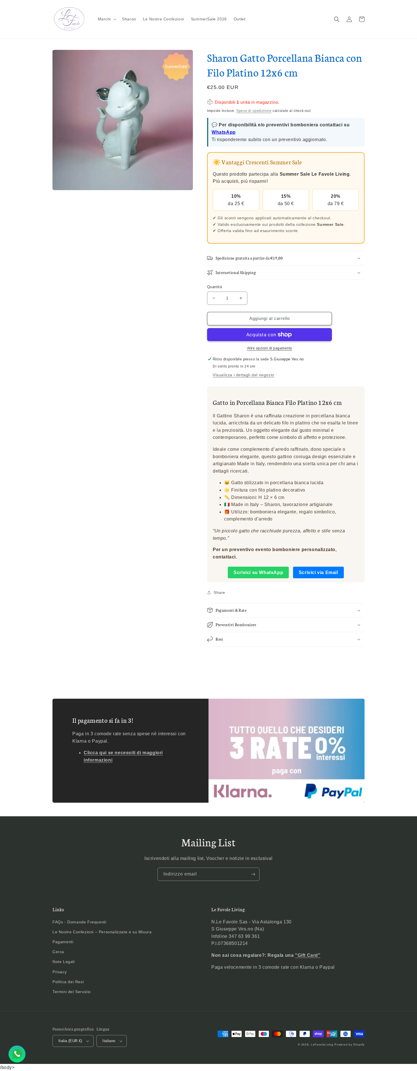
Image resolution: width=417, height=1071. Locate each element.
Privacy (59, 972)
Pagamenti (62, 942)
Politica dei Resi (68, 981)
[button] (106, 19)
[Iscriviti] (253, 874)
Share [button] (219, 592)
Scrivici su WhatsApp (258, 572)
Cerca (58, 951)
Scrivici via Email (318, 572)
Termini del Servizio (71, 991)
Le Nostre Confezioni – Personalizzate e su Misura (101, 932)
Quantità (214, 287)
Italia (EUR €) (70, 1041)
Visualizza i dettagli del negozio (243, 375)
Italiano (108, 1041)
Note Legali (63, 961)
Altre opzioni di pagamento (269, 348)
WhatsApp (224, 132)
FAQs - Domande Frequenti (79, 922)
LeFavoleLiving (322, 1044)
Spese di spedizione (253, 111)
